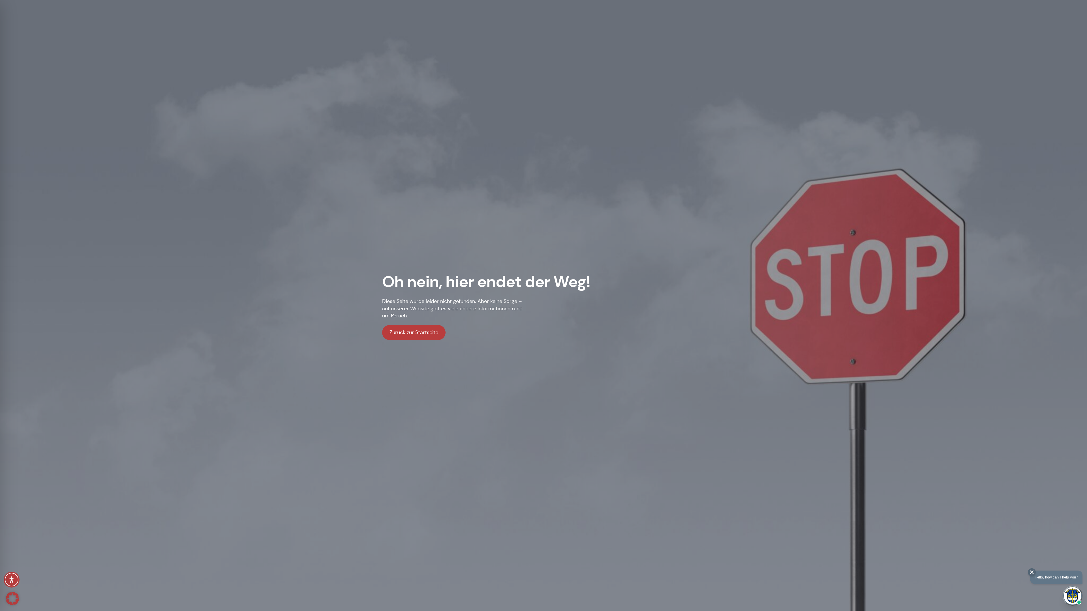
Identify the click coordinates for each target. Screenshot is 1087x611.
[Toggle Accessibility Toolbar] (11, 579)
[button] (12, 598)
